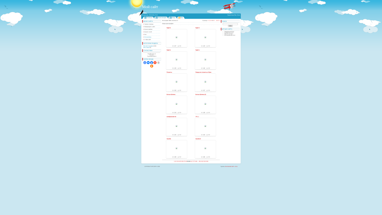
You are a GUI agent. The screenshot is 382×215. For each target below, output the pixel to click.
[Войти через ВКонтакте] (148, 62)
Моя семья (146, 47)
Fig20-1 (197, 50)
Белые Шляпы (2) (200, 94)
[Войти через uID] (144, 62)
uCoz (236, 166)
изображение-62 (171, 116)
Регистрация (162, 17)
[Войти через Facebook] (151, 62)
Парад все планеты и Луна (203, 72)
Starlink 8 (198, 139)
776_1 (197, 116)
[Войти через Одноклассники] (151, 66)
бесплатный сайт (229, 166)
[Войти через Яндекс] (154, 62)
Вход (173, 17)
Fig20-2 (169, 50)
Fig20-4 (169, 28)
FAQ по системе (228, 34)
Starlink (169, 139)
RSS (182, 17)
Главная (149, 17)
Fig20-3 (197, 28)
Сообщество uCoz (229, 32)
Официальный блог (229, 31)
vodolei (177, 39)
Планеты (169, 72)
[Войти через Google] (158, 62)
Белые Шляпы (171, 94)
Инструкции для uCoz (229, 35)
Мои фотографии (148, 46)
